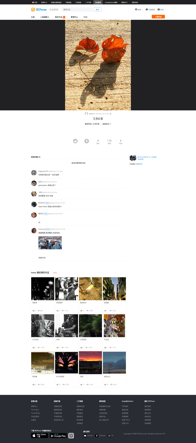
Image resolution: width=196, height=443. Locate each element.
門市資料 (125, 406)
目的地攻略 (103, 413)
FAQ (85, 17)
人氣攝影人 (44, 17)
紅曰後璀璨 (60, 376)
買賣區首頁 (81, 406)
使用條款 (148, 420)
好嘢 (57, 339)
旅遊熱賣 (102, 409)
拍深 (40, 181)
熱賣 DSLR (126, 420)
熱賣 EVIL (125, 423)
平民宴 (106, 339)
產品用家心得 (58, 420)
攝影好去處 (104, 406)
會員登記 (148, 416)
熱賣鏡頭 (125, 416)
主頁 (33, 17)
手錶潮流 (80, 423)
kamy (91, 113)
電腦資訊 (80, 416)
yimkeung (42, 229)
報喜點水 (83, 302)
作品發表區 (35, 416)
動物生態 (139, 164)
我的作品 (60, 17)
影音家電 (80, 420)
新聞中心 (34, 406)
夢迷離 (34, 376)
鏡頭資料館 (58, 409)
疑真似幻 (107, 376)
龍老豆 (41, 213)
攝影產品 (80, 409)
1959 (40, 192)
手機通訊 (80, 413)
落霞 (81, 376)
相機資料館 (58, 406)
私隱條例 (148, 423)
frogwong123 (43, 171)
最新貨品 (125, 409)
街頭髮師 (59, 302)
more (55, 272)
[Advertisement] (98, 132)
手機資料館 (58, 413)
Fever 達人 (35, 409)
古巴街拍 (35, 339)
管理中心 (74, 17)
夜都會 (34, 302)
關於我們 (148, 406)
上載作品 (158, 17)
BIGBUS (41, 203)
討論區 (33, 420)
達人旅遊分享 (104, 420)
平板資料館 (58, 416)
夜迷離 (106, 302)
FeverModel (35, 413)
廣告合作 (148, 413)
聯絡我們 (148, 409)
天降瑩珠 (83, 339)
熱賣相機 (125, 413)
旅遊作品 (102, 416)
